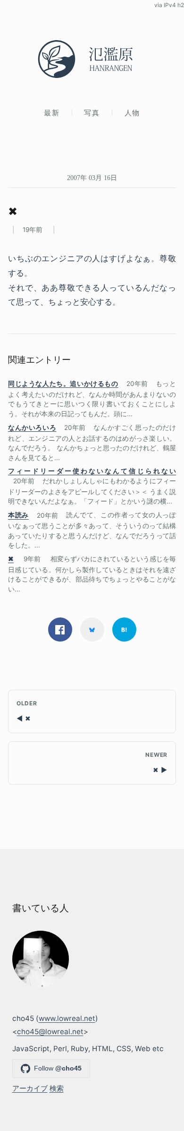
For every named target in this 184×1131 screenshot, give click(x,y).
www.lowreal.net (67, 1018)
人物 (132, 112)
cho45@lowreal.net (50, 1031)
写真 (92, 112)
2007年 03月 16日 (92, 177)
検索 (57, 1088)
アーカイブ (30, 1088)
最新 (51, 112)
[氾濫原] (92, 59)
